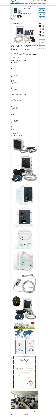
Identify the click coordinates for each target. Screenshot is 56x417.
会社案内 (24, 3)
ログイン (12, 0)
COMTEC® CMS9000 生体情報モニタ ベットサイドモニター (43, 35)
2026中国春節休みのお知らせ (42, 39)
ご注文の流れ (28, 3)
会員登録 (15, 0)
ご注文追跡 (42, 3)
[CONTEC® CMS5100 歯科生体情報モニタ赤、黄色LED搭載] (16, 12)
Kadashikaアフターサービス (13, 414)
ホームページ (19, 3)
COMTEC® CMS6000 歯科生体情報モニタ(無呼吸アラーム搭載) (43, 26)
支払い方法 (33, 3)
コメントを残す (29, 8)
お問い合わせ (37, 3)
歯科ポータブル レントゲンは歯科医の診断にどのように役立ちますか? (42, 43)
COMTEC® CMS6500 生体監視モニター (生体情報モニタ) (43, 29)
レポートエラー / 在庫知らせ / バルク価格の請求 (27, 14)
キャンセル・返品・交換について (25, 414)
